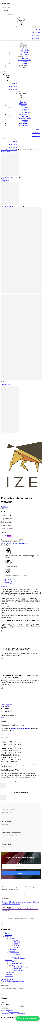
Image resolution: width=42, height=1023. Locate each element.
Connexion (5, 1008)
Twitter (9, 981)
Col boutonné (17, 945)
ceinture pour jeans (18, 970)
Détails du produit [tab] (10, 581)
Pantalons (25, 111)
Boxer (14, 956)
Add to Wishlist (16, 543)
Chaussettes (16, 954)
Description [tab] (8, 579)
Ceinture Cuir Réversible (20, 967)
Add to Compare (6, 543)
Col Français (16, 942)
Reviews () (4, 507)
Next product (5, 181)
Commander (16, 541)
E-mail (3, 1002)
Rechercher (36, 27)
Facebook (4, 981)
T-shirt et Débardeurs (19, 958)
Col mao (15, 944)
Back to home (5, 179)
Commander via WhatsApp (29, 1018)
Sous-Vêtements (14, 952)
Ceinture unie (17, 969)
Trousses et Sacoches (24, 60)
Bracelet (11, 972)
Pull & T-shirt (25, 51)
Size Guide (24, 543)
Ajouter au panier (6, 541)
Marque (3, 706)
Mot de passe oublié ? (7, 1010)
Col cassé (15, 947)
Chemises (25, 49)
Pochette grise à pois (7, 177)
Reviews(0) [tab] (8, 583)
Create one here (14, 1012)
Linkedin (21, 981)
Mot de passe (5, 1004)
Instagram (15, 981)
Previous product (6, 151)
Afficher (22, 1006)
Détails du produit (6, 705)
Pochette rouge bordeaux (8, 206)
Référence (4, 708)
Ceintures (25, 120)
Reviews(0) (4, 717)
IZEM (7, 706)
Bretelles (25, 58)
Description (4, 586)
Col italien (16, 940)
